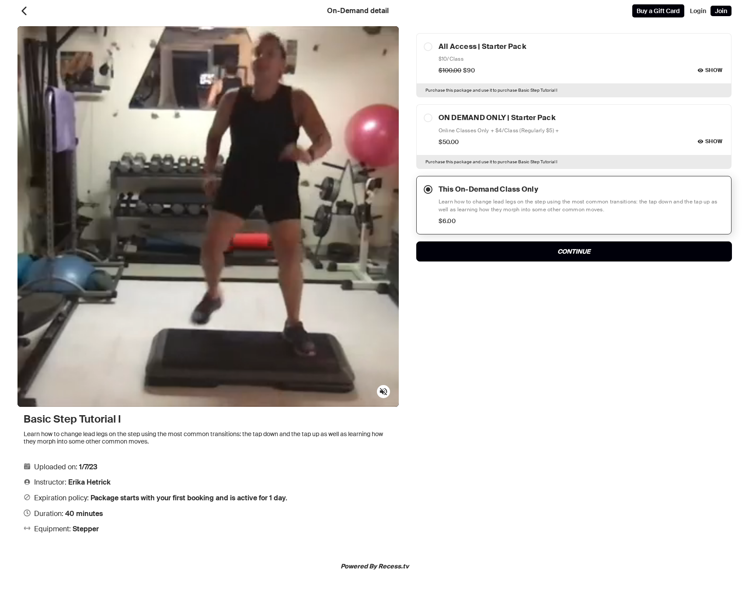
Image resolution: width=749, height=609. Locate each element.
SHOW (713, 70)
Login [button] (698, 11)
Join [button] (721, 11)
